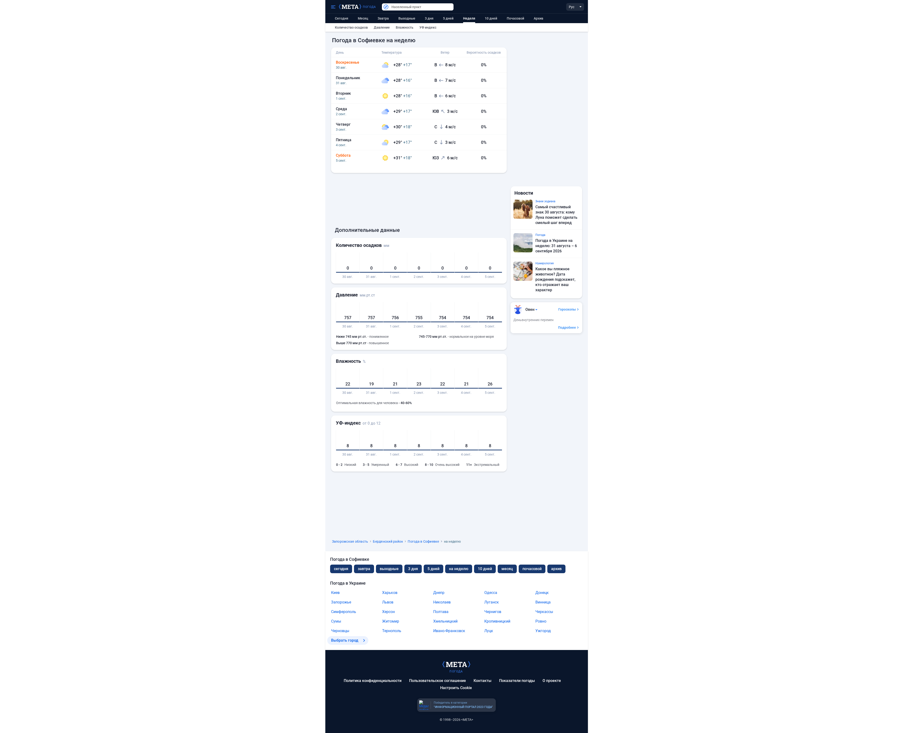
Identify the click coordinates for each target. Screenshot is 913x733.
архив (538, 18)
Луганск (491, 602)
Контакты (482, 680)
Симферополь (343, 611)
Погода (369, 7)
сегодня (341, 569)
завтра (364, 569)
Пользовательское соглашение (437, 680)
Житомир (390, 621)
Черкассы (544, 611)
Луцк (488, 631)
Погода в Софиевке (423, 541)
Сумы (336, 621)
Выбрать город (344, 640)
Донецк (542, 592)
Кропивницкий (497, 621)
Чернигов (492, 611)
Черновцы (340, 631)
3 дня (429, 18)
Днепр (438, 592)
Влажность (404, 27)
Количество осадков (351, 27)
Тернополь (391, 631)
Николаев (442, 602)
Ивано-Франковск (449, 631)
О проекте (552, 680)
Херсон (388, 611)
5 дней (448, 18)
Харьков (389, 592)
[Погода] (456, 664)
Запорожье (341, 602)
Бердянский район (388, 541)
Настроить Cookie (456, 688)
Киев (335, 592)
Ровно (540, 621)
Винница (543, 602)
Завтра (383, 18)
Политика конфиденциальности (372, 680)
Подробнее (567, 327)
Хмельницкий (445, 621)
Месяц (363, 18)
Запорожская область (350, 541)
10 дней (491, 18)
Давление (382, 27)
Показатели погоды (517, 680)
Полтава (441, 611)
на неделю (458, 569)
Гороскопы (567, 309)
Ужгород (543, 631)
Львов (387, 602)
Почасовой (515, 18)
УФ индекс (427, 27)
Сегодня (341, 18)
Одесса (490, 592)
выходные (406, 18)
